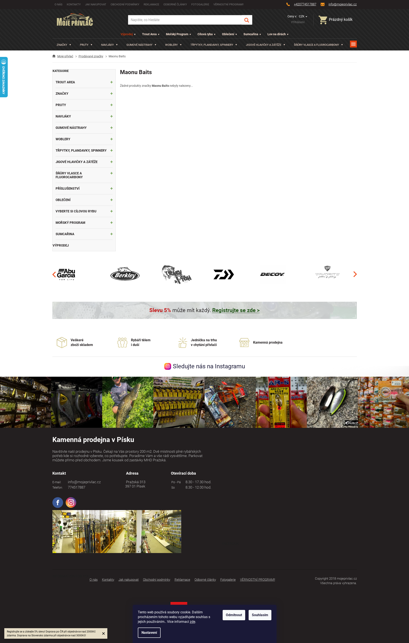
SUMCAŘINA (65, 234)
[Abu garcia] (66, 274)
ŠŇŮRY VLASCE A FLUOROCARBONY (69, 175)
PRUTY (61, 105)
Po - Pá (175, 482)
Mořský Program (177, 34)
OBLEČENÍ (63, 200)
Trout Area (149, 34)
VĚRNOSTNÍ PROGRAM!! (228, 4)
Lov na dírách (277, 34)
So (172, 487)
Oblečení (228, 34)
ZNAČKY (62, 94)
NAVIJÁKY (63, 116)
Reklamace (151, 4)
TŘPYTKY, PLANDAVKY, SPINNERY (81, 150)
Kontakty (74, 4)
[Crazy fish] (176, 274)
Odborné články (175, 4)
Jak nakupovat (95, 4)
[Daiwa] (224, 274)
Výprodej (127, 34)
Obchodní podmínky (125, 4)
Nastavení (149, 633)
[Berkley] (125, 274)
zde (192, 622)
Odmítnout (234, 615)
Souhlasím (260, 615)
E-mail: (56, 482)
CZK (302, 16)
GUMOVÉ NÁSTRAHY (71, 128)
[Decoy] (273, 274)
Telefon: (57, 487)
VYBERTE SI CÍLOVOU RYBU (76, 211)
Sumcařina (250, 34)
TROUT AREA (65, 82)
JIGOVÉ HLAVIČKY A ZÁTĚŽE (76, 162)
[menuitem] (63, 45)
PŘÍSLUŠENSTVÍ (67, 188)
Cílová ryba (205, 34)
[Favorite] (327, 274)
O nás (58, 4)
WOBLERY (63, 139)
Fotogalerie (200, 4)
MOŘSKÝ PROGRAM (70, 223)
